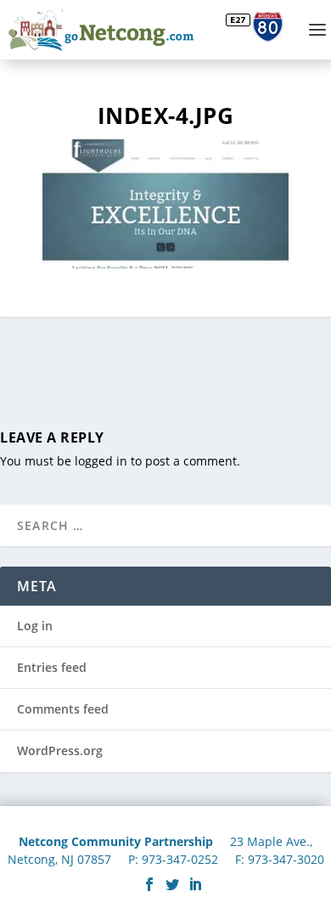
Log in (35, 626)
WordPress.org (60, 750)
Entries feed (52, 667)
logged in (101, 461)
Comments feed (63, 709)
